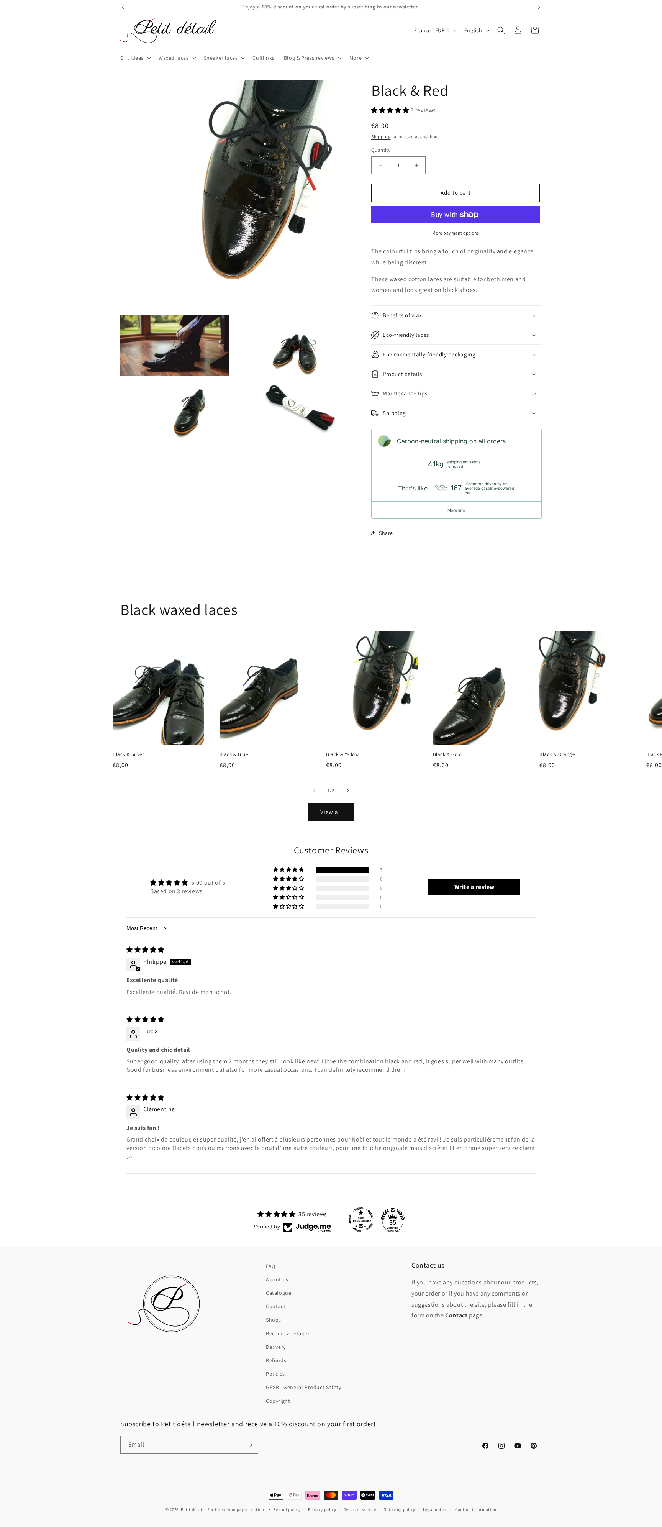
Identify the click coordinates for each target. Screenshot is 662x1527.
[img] (145, 950)
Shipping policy (400, 1509)
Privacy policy (322, 1509)
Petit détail (192, 1509)
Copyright (278, 1400)
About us (277, 1279)
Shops (273, 1319)
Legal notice (435, 1509)
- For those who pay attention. (235, 1509)
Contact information (475, 1509)
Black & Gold (447, 754)
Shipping (381, 136)
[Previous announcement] (123, 7)
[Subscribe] (249, 1445)
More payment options (455, 233)
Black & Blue (234, 754)
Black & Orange (557, 754)
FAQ (270, 1266)
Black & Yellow (342, 754)
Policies (275, 1373)
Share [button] (386, 533)
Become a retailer (288, 1333)
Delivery (276, 1346)
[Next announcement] (539, 7)
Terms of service (360, 1509)
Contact (275, 1306)
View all (331, 811)
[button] (135, 58)
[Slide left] (314, 790)
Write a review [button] (474, 887)
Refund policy (286, 1509)
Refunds (276, 1360)
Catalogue (278, 1292)
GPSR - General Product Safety (303, 1387)
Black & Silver (128, 754)
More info (456, 510)
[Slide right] (347, 790)
